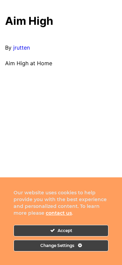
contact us (59, 213)
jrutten (21, 47)
